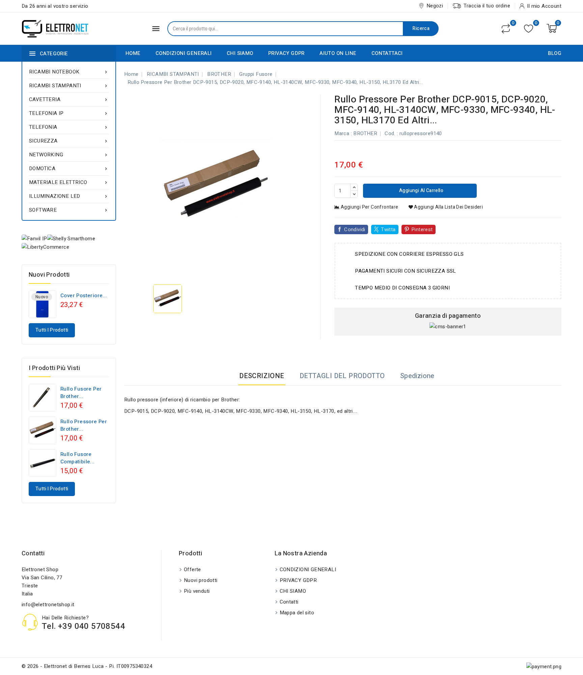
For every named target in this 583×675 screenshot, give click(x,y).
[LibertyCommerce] (45, 247)
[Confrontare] (505, 28)
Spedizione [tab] (417, 376)
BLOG (554, 53)
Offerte (192, 569)
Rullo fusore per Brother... (81, 392)
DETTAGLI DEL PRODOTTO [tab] (342, 376)
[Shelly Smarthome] (71, 238)
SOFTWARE (69, 210)
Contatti (33, 553)
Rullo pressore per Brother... (83, 425)
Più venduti (197, 591)
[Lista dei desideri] (528, 28)
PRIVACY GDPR (286, 53)
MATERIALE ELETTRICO (69, 182)
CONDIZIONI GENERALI (184, 53)
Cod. (390, 133)
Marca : (343, 133)
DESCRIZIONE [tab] (261, 376)
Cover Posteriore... (83, 295)
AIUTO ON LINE (338, 53)
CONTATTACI (387, 53)
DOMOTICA (69, 168)
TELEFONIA (69, 127)
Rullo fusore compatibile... (77, 458)
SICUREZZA (69, 141)
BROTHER (365, 133)
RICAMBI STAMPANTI (69, 85)
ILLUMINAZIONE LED (69, 196)
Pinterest (422, 229)
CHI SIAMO (240, 53)
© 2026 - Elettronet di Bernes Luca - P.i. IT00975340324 (87, 666)
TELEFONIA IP (69, 113)
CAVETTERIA (69, 99)
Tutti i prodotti (51, 330)
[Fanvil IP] (34, 238)
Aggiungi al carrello (420, 190)
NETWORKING (69, 154)
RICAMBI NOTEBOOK (69, 71)
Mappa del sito (297, 612)
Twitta (388, 229)
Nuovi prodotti (201, 580)
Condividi (354, 229)
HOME (133, 53)
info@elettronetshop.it (48, 604)
